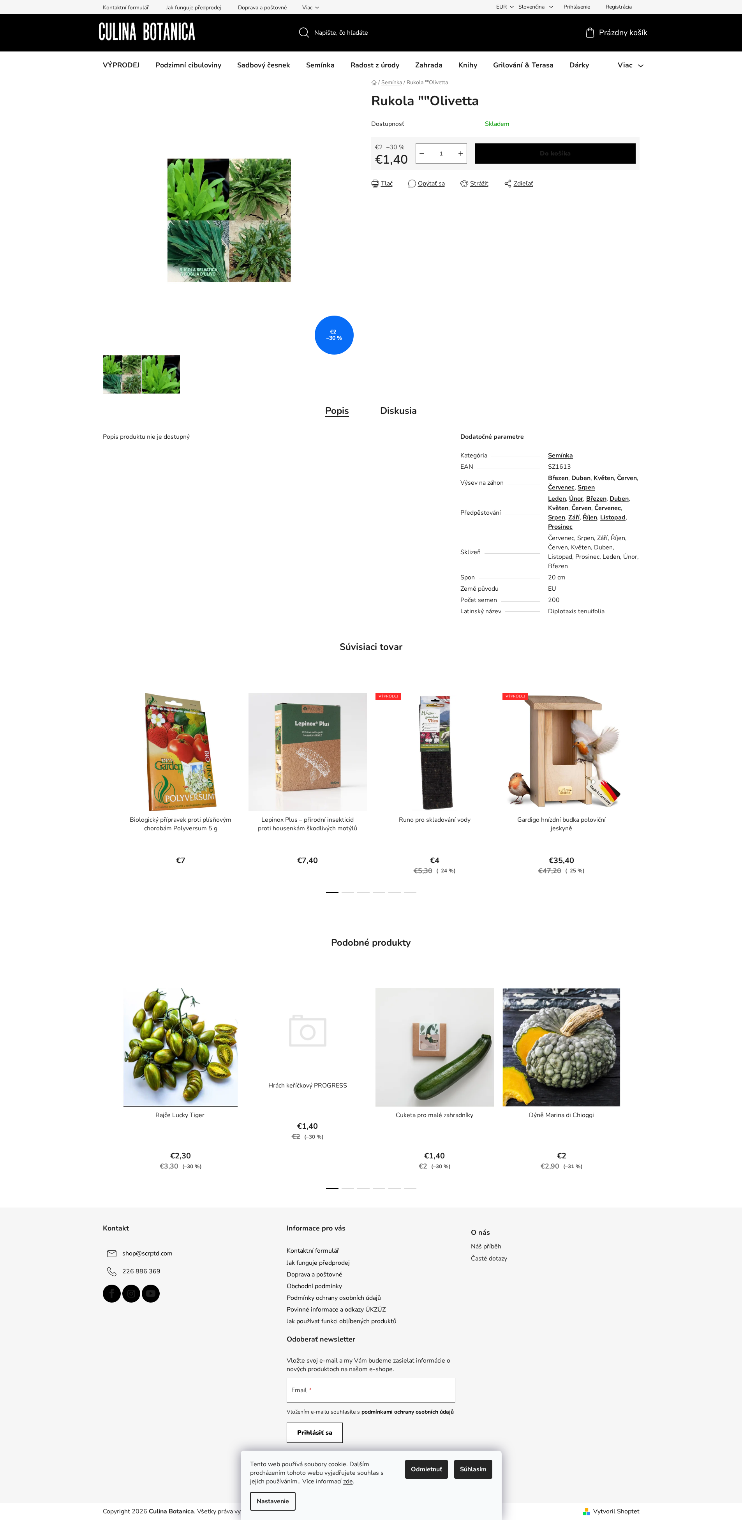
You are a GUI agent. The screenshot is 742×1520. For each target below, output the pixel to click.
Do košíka (555, 153)
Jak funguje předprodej (193, 7)
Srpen (586, 487)
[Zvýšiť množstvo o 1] (461, 153)
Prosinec (560, 527)
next (633, 790)
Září (574, 517)
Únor (576, 498)
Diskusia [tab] (398, 410)
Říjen (590, 517)
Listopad (613, 517)
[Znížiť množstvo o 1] (422, 153)
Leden (557, 498)
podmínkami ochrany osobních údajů (407, 1412)
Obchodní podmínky (314, 1286)
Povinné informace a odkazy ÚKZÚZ (336, 1309)
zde (348, 1481)
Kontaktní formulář (126, 7)
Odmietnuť (426, 1469)
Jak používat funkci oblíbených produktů (342, 1321)
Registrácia (619, 7)
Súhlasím (473, 1469)
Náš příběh (486, 1246)
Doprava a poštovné (262, 7)
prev (109, 790)
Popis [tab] (337, 410)
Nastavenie (273, 1501)
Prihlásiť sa (314, 1432)
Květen (604, 478)
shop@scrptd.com (147, 1253)
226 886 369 (141, 1271)
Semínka (560, 455)
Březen (558, 478)
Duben (580, 478)
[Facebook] (112, 1294)
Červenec (561, 487)
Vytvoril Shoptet (616, 1511)
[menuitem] (121, 65)
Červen (627, 478)
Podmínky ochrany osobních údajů (334, 1298)
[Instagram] (131, 1294)
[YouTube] (151, 1294)
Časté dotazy (489, 1258)
